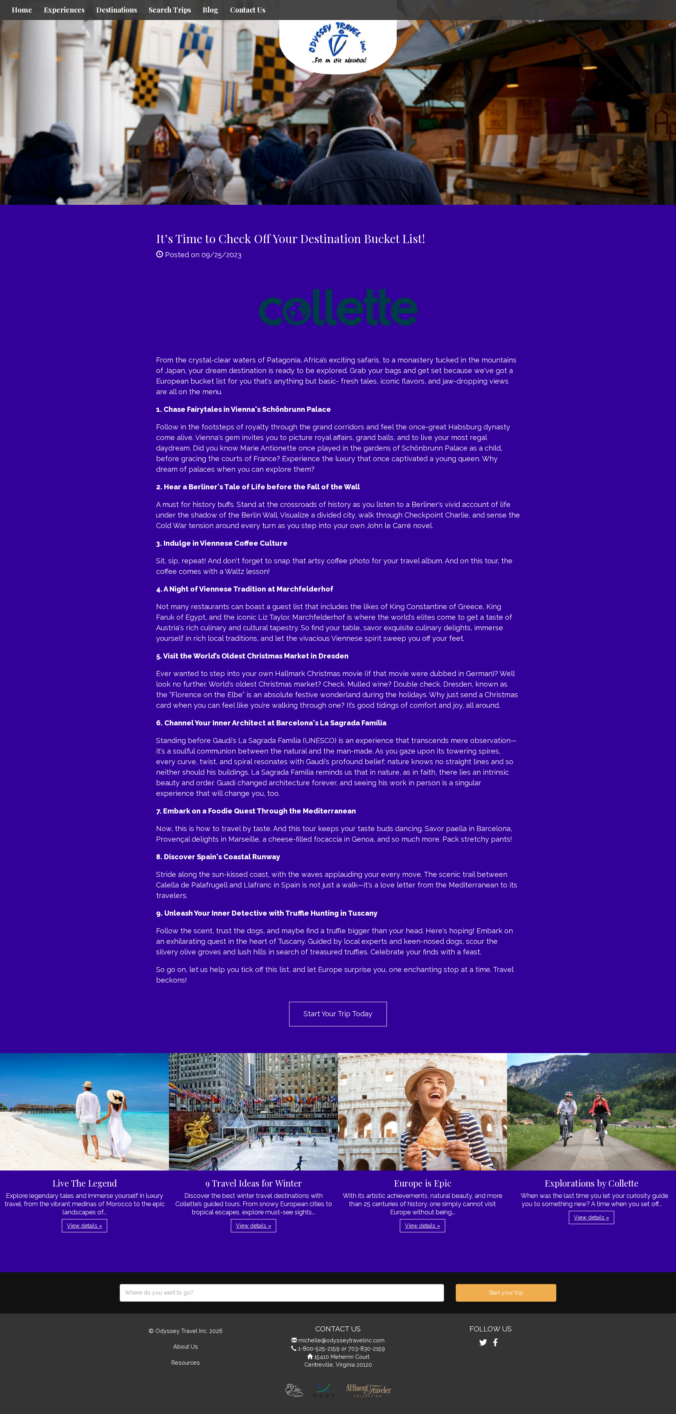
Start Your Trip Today (338, 1014)
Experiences (64, 9)
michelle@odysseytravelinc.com (341, 1340)
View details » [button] (84, 1226)
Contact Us (247, 9)
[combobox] (282, 1293)
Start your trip (506, 1293)
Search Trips (170, 9)
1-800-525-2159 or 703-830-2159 (341, 1348)
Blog (210, 9)
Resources (185, 1362)
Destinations (116, 9)
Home (22, 9)
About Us (185, 1346)
